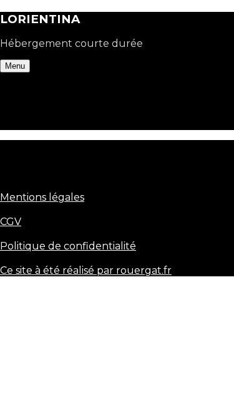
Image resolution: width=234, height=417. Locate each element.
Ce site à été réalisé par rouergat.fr (86, 270)
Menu (15, 66)
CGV (10, 222)
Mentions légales (42, 197)
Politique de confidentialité (68, 246)
